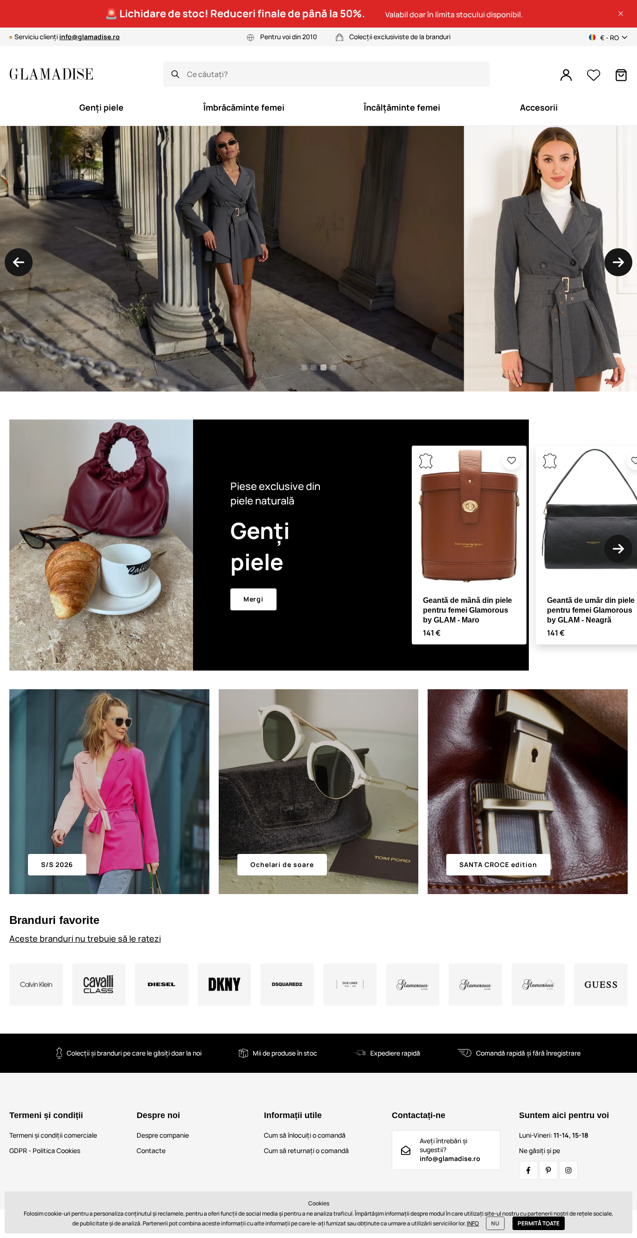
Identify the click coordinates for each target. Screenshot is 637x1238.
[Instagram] (568, 1170)
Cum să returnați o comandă (306, 1150)
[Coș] (621, 75)
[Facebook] (528, 1170)
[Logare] (566, 75)
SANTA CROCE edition (498, 864)
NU (495, 1223)
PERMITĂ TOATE (539, 1223)
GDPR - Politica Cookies (44, 1150)
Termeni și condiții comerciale (53, 1135)
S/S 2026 (57, 864)
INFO (473, 1223)
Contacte (151, 1150)
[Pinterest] (548, 1170)
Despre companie (163, 1135)
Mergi (253, 599)
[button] (620, 13)
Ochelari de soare (282, 864)
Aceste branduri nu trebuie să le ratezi (85, 938)
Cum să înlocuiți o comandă (305, 1135)
